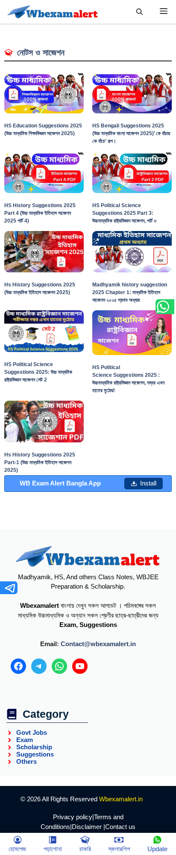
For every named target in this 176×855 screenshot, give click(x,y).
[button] (139, 11)
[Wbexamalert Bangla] (52, 11)
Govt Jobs (31, 732)
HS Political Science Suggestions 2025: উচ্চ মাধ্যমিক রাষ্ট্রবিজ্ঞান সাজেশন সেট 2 (38, 372)
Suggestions (35, 754)
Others (26, 761)
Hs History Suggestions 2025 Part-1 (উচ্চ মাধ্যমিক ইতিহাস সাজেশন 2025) (39, 462)
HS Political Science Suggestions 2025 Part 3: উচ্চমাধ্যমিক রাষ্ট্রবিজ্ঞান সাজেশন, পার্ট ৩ (124, 213)
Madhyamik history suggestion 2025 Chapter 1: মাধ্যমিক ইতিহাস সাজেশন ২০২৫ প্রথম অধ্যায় (129, 292)
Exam (24, 739)
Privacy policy (72, 816)
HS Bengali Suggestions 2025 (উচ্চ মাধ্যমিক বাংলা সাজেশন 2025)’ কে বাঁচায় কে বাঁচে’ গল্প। (131, 133)
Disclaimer (87, 826)
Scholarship (34, 747)
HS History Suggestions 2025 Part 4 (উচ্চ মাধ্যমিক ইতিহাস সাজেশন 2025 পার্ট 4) (40, 213)
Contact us (120, 826)
